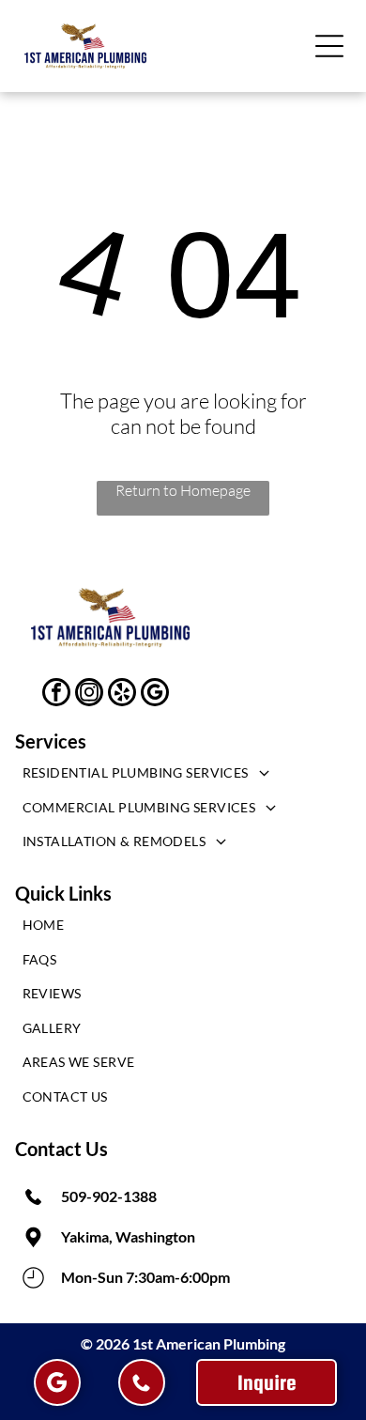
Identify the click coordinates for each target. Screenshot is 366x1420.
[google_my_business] (155, 694)
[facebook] (56, 694)
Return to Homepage (183, 490)
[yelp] (122, 694)
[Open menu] (329, 46)
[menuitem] (183, 777)
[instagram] (89, 694)
